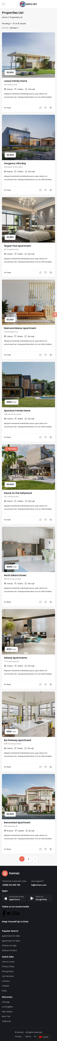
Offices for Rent (9, 950)
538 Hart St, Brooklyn (12, 414)
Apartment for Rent (11, 941)
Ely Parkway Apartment (17, 740)
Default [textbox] (13, 28)
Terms (28, 1036)
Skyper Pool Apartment (17, 245)
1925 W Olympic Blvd (12, 743)
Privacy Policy (8, 966)
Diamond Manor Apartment (20, 328)
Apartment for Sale (11, 936)
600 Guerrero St (10, 826)
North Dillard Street (15, 575)
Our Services (8, 976)
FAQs (4, 990)
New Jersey (7, 1011)
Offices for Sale (9, 945)
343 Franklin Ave (11, 332)
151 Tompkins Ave (11, 249)
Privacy (18, 1036)
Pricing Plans (7, 971)
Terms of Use (8, 961)
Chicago (6, 1002)
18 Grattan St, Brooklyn (13, 167)
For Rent (7, 437)
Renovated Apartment (17, 822)
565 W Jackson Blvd (12, 579)
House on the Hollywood (18, 493)
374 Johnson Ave (11, 496)
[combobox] (14, 28)
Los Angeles (7, 1006)
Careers (5, 985)
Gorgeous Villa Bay (15, 163)
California (6, 1021)
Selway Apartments (15, 657)
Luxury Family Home (15, 81)
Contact (6, 981)
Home (5, 17)
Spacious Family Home (17, 410)
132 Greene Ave (10, 84)
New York (6, 1016)
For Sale (7, 107)
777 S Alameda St (11, 661)
